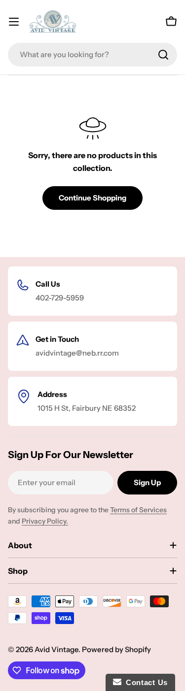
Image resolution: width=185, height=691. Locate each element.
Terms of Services (138, 509)
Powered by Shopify (116, 649)
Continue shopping (92, 197)
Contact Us (144, 682)
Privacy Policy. (45, 521)
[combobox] (92, 54)
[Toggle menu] (14, 22)
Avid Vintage (56, 649)
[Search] (163, 55)
